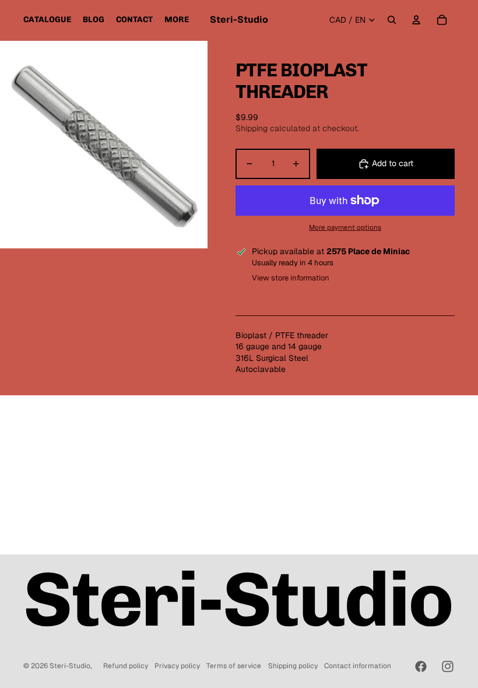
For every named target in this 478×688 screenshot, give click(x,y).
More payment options (345, 227)
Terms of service (233, 666)
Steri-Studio (70, 666)
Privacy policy (177, 666)
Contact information (357, 666)
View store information (290, 278)
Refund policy (125, 666)
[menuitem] (47, 20)
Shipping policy (293, 666)
